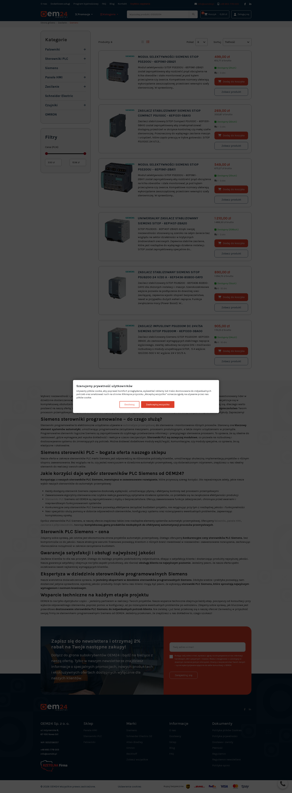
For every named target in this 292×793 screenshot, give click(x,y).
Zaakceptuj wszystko (157, 404)
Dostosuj (129, 404)
